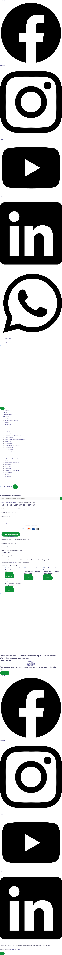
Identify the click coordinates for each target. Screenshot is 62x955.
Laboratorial (8, 466)
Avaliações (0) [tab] (13, 536)
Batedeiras (7, 426)
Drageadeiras (8, 441)
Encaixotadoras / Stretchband (12, 445)
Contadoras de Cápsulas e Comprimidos (15, 439)
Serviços (5, 412)
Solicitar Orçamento (11, 534)
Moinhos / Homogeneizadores (12, 470)
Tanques (7, 482)
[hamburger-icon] (2, 408)
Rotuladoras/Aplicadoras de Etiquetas (14, 478)
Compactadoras (9, 433)
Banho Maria (8, 424)
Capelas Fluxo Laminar (10, 431)
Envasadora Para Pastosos (12, 453)
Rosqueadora (8, 476)
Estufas (6, 460)
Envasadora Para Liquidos (12, 458)
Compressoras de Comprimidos (13, 435)
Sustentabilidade (7, 414)
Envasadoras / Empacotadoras (12, 451)
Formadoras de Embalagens (12, 462)
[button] (31, 665)
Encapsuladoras (9, 447)
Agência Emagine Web (14, 949)
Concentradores (9, 437)
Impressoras (8, 464)
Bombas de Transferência (11, 428)
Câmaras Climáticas (10, 430)
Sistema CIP (8, 480)
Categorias (6, 418)
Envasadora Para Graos (12, 457)
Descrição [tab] (7, 536)
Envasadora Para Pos (11, 455)
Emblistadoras (8, 443)
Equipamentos (6, 416)
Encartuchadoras (9, 449)
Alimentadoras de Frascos (11, 420)
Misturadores (8, 468)
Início (3, 502)
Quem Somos (6, 410)
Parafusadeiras (8, 472)
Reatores (7, 474)
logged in (13, 562)
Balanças (7, 422)
